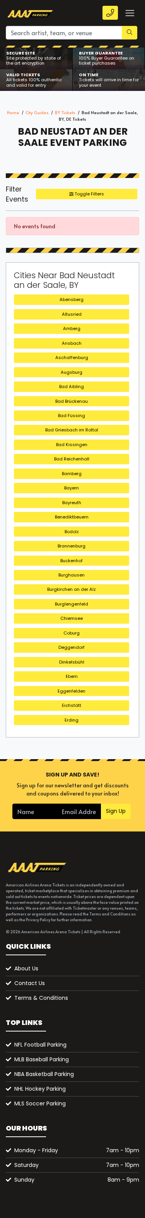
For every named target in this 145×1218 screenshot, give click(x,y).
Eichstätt (71, 705)
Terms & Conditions (41, 998)
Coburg (71, 633)
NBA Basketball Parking (44, 1074)
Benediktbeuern (72, 517)
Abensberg (72, 299)
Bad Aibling (71, 386)
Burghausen (71, 575)
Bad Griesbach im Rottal (71, 430)
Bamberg (72, 473)
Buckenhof (71, 561)
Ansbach (72, 343)
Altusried (72, 314)
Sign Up (116, 811)
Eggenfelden (71, 691)
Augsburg (71, 372)
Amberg (71, 328)
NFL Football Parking (40, 1045)
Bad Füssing (71, 415)
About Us (26, 968)
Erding (71, 720)
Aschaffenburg (71, 357)
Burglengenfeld (71, 604)
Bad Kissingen (71, 444)
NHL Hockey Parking (40, 1089)
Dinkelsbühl (71, 662)
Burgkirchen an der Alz (71, 589)
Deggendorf (71, 647)
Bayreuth (71, 503)
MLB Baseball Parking (41, 1059)
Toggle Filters (88, 194)
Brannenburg (71, 546)
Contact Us (29, 983)
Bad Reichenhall (71, 459)
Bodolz (72, 532)
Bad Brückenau (71, 401)
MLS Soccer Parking (40, 1103)
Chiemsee (71, 618)
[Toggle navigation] (129, 13)
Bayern (71, 488)
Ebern (72, 676)
